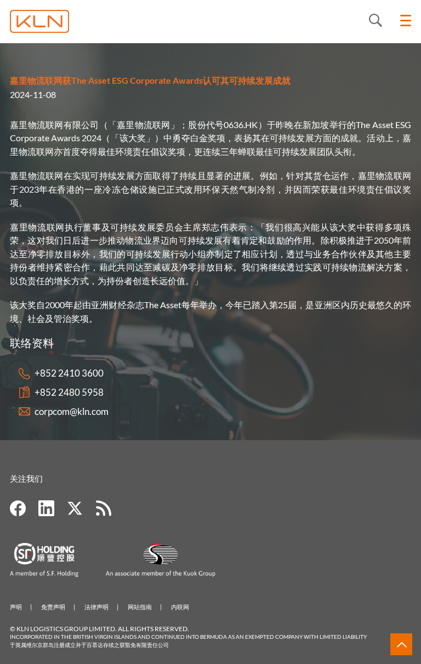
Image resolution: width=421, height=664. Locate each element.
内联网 (180, 606)
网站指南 (140, 606)
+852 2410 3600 (69, 373)
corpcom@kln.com (72, 411)
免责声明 (53, 606)
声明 (16, 606)
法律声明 (96, 606)
